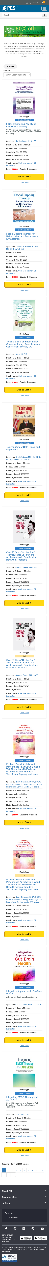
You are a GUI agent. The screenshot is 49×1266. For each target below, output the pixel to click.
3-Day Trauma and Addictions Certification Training (21, 125)
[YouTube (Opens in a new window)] (42, 1229)
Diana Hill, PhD (21, 354)
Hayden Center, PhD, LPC (25, 141)
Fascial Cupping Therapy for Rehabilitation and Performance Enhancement (22, 236)
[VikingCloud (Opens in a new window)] (9, 1258)
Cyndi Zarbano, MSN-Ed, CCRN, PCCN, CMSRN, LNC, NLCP (23, 458)
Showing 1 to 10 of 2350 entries (15, 1164)
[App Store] (26, 1238)
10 (42, 1170)
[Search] (44, 15)
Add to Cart (23, 177)
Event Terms (42, 1247)
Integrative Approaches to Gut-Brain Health (24, 992)
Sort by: (7, 70)
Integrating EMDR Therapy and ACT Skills (22, 1098)
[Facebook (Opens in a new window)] (6, 1229)
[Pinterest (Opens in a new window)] (33, 1229)
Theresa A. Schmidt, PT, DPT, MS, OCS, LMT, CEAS (22, 247)
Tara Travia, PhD (22, 1114)
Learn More (24, 182)
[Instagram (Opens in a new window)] (15, 1229)
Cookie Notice (33, 1249)
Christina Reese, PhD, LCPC (26, 567)
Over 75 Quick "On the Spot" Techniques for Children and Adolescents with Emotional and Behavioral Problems (22, 555)
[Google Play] (40, 1238)
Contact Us (13, 1217)
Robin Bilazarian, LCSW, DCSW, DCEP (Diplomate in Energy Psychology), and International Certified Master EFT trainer (24, 784)
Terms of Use (32, 1247)
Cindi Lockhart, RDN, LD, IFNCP (28, 1004)
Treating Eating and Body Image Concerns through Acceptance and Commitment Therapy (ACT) (23, 344)
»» (13, 1174)
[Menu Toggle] (44, 8)
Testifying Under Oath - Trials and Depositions (23, 448)
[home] (9, 8)
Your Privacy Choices (20, 1249)
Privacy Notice (7, 1249)
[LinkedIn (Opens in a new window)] (24, 1229)
